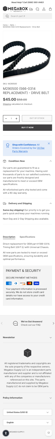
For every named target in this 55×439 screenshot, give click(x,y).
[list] (27, 55)
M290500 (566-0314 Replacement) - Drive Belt (21, 27)
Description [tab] (9, 236)
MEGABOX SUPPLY (16, 432)
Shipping (7, 104)
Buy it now (28, 127)
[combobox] (27, 16)
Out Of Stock (37, 118)
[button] (50, 9)
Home (5, 25)
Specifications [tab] (27, 236)
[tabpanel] (27, 251)
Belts (12, 25)
